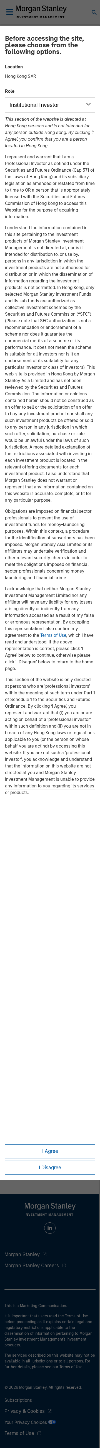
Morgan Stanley (22, 1254)
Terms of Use (53, 635)
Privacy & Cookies (24, 1411)
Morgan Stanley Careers (31, 1266)
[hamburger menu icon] (9, 12)
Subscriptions (18, 1400)
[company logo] (41, 12)
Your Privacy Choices (26, 1422)
